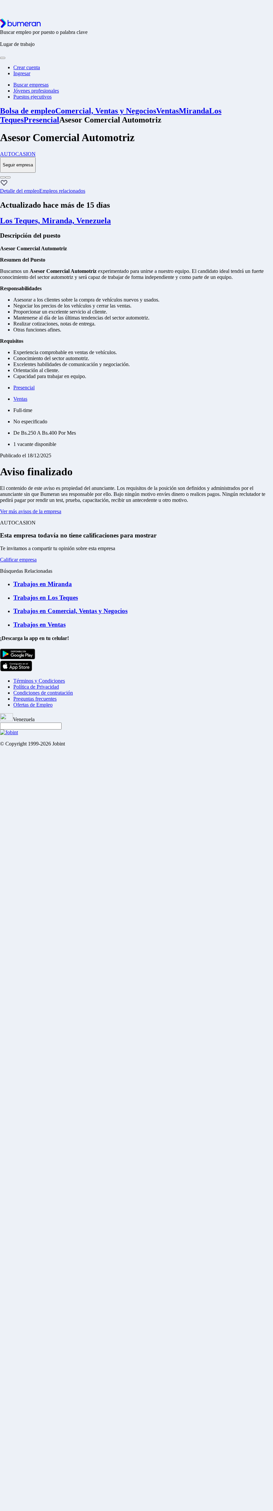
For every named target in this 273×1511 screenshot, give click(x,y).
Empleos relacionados (62, 191)
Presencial (41, 119)
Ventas (167, 111)
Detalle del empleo (19, 191)
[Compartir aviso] (8, 177)
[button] (4, 183)
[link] (136, 154)
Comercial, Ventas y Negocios (105, 111)
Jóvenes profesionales (36, 91)
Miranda (194, 111)
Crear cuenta (26, 67)
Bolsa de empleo (27, 111)
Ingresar (21, 73)
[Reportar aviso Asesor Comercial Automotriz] (2, 177)
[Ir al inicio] (20, 26)
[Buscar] (2, 58)
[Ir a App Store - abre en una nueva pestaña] (16, 669)
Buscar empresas (31, 85)
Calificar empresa (18, 559)
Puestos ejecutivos (32, 97)
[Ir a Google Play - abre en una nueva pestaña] (17, 657)
